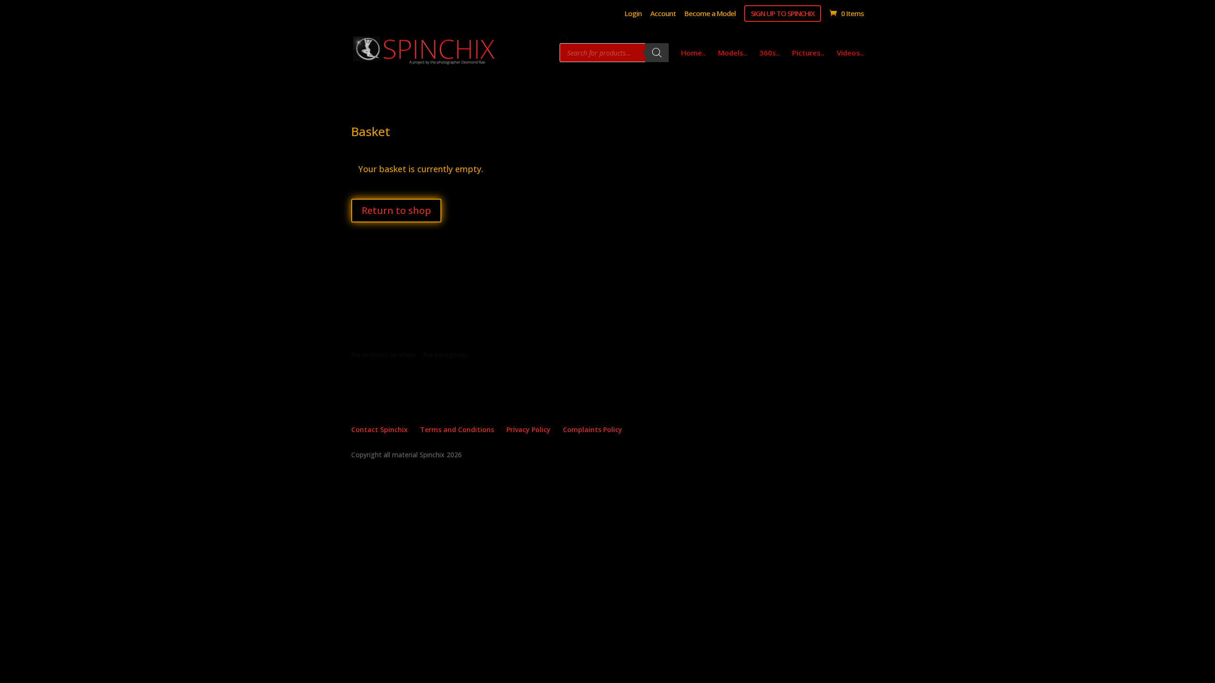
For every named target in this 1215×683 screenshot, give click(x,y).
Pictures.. (808, 53)
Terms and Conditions (457, 429)
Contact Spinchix (379, 429)
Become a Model (710, 14)
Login (633, 14)
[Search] (657, 52)
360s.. (769, 53)
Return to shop (396, 210)
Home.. (693, 53)
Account (663, 14)
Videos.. (850, 53)
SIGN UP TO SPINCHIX (782, 13)
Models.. (732, 53)
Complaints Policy (592, 429)
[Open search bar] (564, 39)
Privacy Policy (528, 429)
